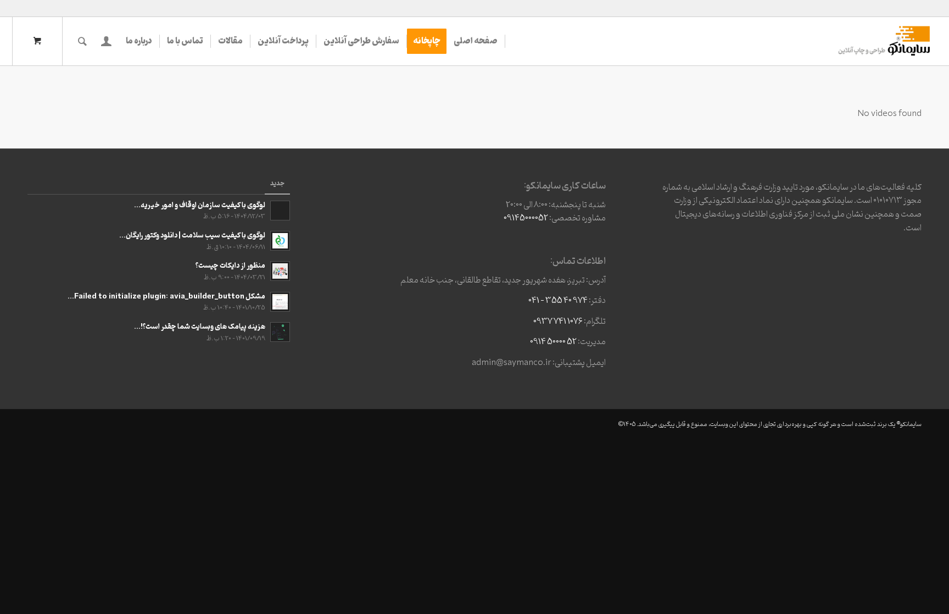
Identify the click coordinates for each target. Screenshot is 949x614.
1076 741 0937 (558, 322)
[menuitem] (475, 41)
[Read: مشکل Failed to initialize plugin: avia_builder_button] (280, 302)
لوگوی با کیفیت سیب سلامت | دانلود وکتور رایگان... (192, 235)
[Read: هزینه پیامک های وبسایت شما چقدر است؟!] (280, 332)
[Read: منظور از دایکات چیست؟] (280, 271)
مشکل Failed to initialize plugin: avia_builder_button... (166, 296)
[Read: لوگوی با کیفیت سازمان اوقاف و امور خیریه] (280, 210)
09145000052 (526, 218)
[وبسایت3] (883, 41)
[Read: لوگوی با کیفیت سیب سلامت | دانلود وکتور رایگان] (280, 241)
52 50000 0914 (553, 342)
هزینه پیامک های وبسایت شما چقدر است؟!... (199, 327)
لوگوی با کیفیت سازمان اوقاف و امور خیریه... (199, 205)
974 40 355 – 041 (558, 301)
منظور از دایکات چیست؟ (230, 266)
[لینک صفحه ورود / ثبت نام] (106, 41)
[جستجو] (82, 41)
